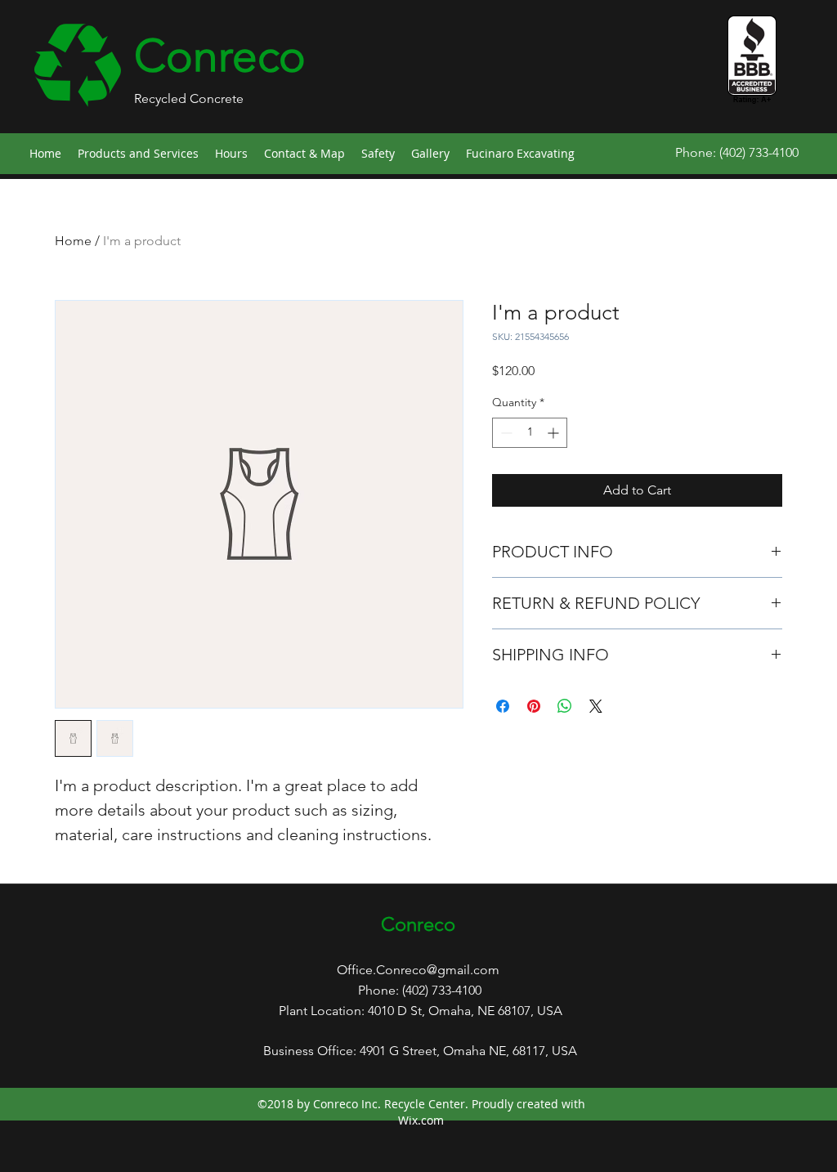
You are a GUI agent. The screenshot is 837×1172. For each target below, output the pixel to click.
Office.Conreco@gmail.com (418, 969)
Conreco (220, 56)
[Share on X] (596, 706)
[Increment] (554, 432)
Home (73, 240)
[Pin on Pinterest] (534, 706)
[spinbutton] (529, 432)
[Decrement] (505, 432)
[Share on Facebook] (502, 706)
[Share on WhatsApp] (565, 706)
